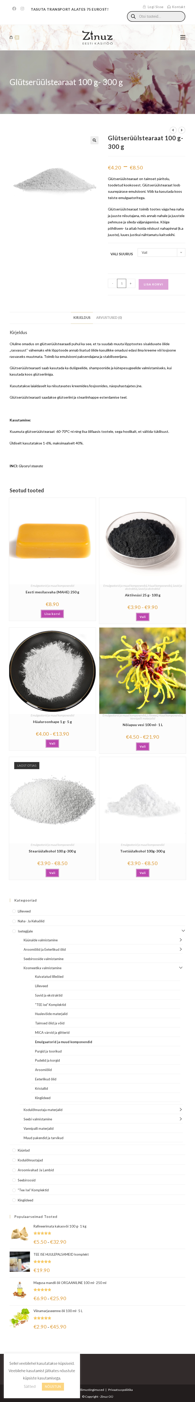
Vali (143, 617)
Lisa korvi (153, 284)
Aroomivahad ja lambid (36, 1170)
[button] (94, 140)
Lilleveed (152, 715)
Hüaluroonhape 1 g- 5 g (52, 721)
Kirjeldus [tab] (81, 318)
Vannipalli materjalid (142, 718)
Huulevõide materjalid (51, 1014)
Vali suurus (121, 254)
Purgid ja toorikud (48, 1051)
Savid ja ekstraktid (149, 589)
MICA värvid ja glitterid (52, 1032)
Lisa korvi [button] (52, 614)
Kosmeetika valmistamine (42, 968)
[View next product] (181, 130)
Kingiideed (43, 1098)
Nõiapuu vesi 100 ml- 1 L (143, 725)
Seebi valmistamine (38, 1119)
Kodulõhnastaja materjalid (43, 1110)
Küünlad (24, 1150)
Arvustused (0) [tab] (109, 318)
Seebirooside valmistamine (43, 959)
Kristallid (41, 1088)
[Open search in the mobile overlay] (156, 16)
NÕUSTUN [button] (53, 1387)
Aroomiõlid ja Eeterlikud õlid (45, 949)
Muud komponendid (160, 586)
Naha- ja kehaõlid (31, 921)
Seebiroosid (27, 1180)
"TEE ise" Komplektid (50, 1005)
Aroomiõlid (43, 1070)
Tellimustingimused (90, 1390)
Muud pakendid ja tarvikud (43, 1138)
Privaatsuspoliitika (120, 1390)
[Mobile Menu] (182, 37)
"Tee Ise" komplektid (33, 1190)
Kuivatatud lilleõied (49, 977)
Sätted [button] (30, 1386)
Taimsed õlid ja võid (49, 1023)
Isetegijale (25, 931)
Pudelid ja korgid (47, 1060)
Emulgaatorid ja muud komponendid (52, 586)
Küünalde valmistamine (41, 940)
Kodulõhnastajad (30, 1160)
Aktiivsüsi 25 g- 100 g (142, 595)
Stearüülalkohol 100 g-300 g (52, 851)
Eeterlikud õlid (45, 1079)
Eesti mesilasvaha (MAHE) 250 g (52, 592)
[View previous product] (173, 130)
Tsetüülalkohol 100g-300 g (142, 851)
